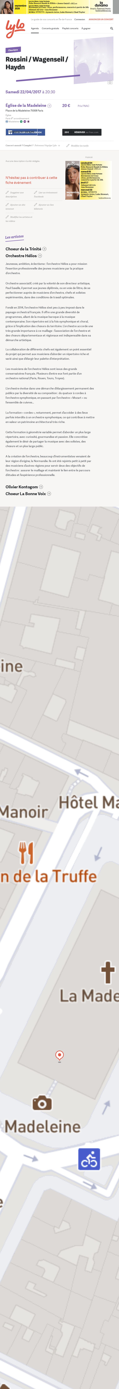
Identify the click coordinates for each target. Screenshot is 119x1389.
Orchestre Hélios (21, 255)
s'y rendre (21, 131)
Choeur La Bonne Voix (26, 493)
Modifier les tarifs (79, 145)
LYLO (16, 29)
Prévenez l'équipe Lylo (31, 145)
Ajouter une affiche (96, 82)
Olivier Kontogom (22, 487)
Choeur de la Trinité (23, 249)
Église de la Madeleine (26, 105)
